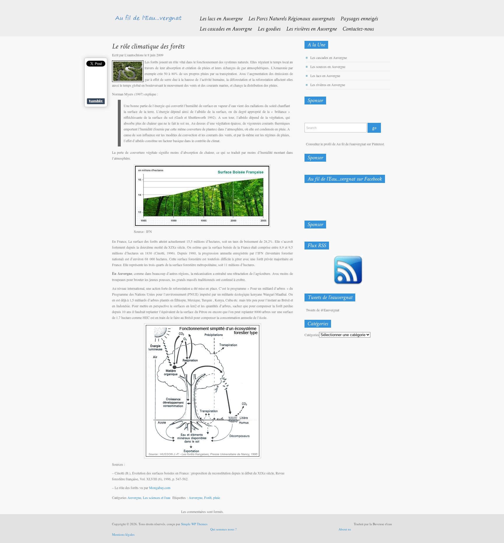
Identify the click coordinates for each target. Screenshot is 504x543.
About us (345, 529)
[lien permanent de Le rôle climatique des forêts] (148, 46)
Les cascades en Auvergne (328, 57)
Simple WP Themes (194, 524)
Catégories (311, 334)
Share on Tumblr (96, 101)
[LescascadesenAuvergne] (223, 28)
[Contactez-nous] (355, 28)
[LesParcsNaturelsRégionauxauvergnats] (288, 18)
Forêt (207, 497)
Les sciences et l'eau (156, 497)
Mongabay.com (159, 487)
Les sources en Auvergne (327, 66)
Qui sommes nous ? (223, 529)
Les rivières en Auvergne (327, 84)
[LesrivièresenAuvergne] (308, 28)
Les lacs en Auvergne (325, 75)
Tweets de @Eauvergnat (322, 310)
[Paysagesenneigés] (356, 18)
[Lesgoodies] (266, 28)
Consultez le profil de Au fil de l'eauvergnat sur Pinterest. (345, 144)
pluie (216, 497)
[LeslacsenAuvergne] (218, 18)
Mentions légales (123, 534)
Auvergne (134, 497)
